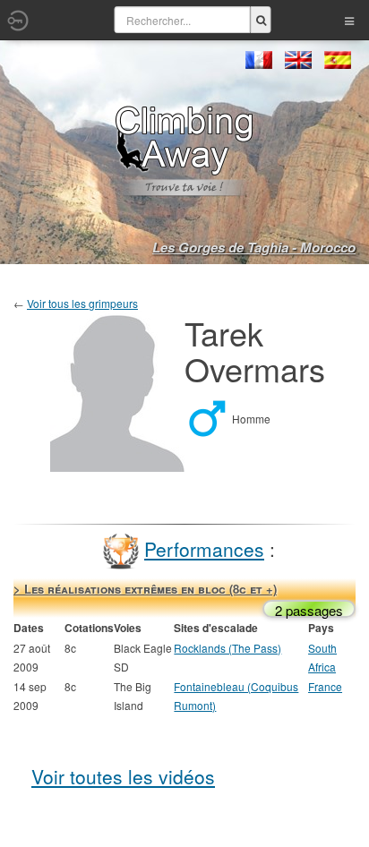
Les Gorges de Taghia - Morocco (254, 247)
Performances (204, 548)
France (325, 686)
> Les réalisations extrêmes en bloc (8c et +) (145, 588)
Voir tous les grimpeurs (82, 303)
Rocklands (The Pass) (227, 647)
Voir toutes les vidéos (123, 776)
